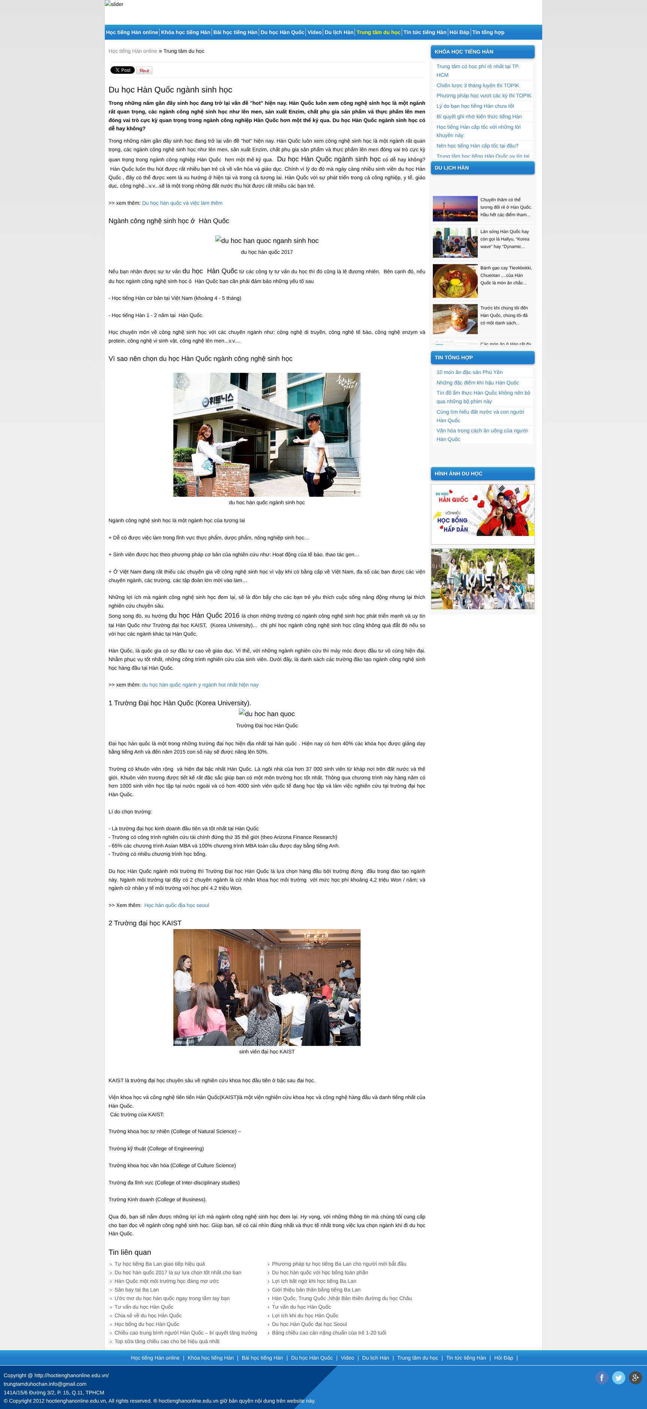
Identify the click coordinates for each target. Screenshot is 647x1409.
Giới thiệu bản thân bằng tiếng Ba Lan (316, 1290)
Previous (109, 9)
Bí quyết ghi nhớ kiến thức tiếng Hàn (479, 116)
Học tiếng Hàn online (132, 32)
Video (314, 32)
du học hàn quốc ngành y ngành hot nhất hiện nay (201, 685)
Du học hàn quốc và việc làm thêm (183, 203)
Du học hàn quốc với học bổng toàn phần (320, 1272)
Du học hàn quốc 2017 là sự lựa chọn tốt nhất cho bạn (178, 1272)
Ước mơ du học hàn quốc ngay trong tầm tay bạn (172, 1298)
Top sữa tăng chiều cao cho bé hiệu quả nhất (167, 1341)
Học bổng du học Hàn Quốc (147, 1324)
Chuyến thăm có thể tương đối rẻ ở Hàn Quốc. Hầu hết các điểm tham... (506, 195)
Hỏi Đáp (460, 32)
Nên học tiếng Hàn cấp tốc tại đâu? (478, 146)
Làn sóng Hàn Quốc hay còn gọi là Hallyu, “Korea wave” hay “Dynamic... (504, 226)
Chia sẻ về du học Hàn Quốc (148, 1315)
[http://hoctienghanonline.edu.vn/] (482, 514)
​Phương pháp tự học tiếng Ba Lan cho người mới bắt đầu (339, 1264)
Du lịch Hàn (339, 32)
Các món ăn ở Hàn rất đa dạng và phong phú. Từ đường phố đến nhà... (505, 339)
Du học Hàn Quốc (282, 32)
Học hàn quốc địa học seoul (176, 905)
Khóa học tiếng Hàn (185, 32)
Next (537, 9)
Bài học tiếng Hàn (235, 32)
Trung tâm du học (378, 32)
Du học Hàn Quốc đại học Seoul (309, 1324)
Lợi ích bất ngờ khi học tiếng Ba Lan (314, 1281)
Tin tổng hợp (489, 32)
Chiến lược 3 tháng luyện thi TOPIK (478, 85)
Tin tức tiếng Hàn (425, 32)
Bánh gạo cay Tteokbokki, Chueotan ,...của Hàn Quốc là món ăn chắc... (506, 263)
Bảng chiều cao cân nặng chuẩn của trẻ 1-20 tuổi (329, 1333)
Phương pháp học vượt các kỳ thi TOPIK (484, 95)
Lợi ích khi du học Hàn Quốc (305, 1315)
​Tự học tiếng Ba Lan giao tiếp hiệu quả (160, 1264)
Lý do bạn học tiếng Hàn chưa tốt (475, 106)
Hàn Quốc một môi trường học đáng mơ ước (167, 1281)
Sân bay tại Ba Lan (137, 1290)
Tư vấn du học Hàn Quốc (144, 1307)
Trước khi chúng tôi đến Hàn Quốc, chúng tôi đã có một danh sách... (504, 303)
